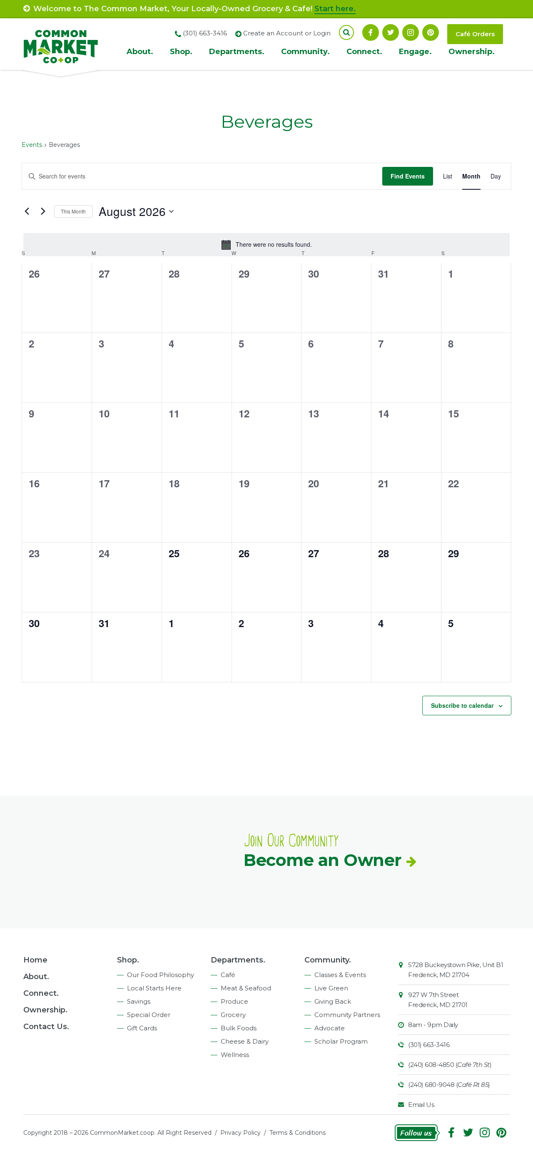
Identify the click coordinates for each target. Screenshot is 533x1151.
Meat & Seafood (246, 988)
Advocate (329, 1028)
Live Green (331, 988)
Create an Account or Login (287, 33)
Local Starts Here (154, 988)
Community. (305, 51)
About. (140, 51)
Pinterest (430, 32)
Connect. (364, 51)
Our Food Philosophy (160, 975)
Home (35, 960)
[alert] (266, 244)
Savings (138, 1001)
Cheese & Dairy (245, 1041)
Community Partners (347, 1015)
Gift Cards (142, 1028)
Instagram (410, 32)
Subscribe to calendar (462, 705)
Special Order (148, 1015)
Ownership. (471, 51)
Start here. (335, 8)
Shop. (181, 51)
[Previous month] (27, 211)
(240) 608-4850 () (449, 1065)
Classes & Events (340, 975)
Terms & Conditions (297, 1132)
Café (228, 975)
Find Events (408, 176)
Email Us (421, 1105)
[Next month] (43, 211)
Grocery (233, 1015)
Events (32, 145)
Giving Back (332, 1001)
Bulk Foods (239, 1028)
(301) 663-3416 (428, 1045)
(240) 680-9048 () (449, 1085)
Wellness (235, 1055)
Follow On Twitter (390, 32)
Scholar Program (341, 1041)
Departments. (236, 51)
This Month (73, 211)
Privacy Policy (240, 1132)
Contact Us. (46, 1026)
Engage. (415, 51)
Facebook (370, 32)
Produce (234, 1001)
